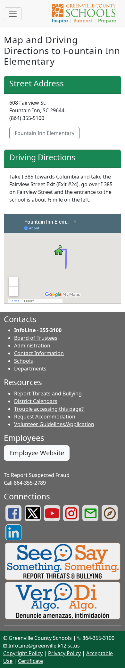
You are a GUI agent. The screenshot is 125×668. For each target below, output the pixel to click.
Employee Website (36, 453)
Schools (23, 360)
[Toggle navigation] (13, 13)
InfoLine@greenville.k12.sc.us (44, 645)
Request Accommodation (44, 416)
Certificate (30, 660)
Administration (32, 345)
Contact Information (39, 353)
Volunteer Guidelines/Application (54, 424)
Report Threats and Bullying (48, 393)
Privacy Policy (64, 653)
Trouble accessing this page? (49, 408)
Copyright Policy (23, 653)
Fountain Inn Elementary (44, 133)
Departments (30, 368)
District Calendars (35, 401)
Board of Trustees (35, 337)
